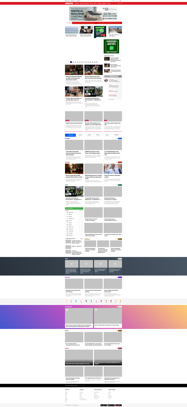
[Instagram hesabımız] (82, 385)
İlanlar (66, 395)
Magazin (100, 3)
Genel (105, 120)
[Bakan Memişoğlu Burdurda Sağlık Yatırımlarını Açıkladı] (74, 371)
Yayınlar (95, 393)
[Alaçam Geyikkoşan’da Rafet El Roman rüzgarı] (113, 284)
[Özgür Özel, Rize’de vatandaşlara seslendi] (113, 169)
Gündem (77, 3)
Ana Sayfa (81, 392)
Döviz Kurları (82, 398)
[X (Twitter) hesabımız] (80, 385)
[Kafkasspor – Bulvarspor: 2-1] (68, 248)
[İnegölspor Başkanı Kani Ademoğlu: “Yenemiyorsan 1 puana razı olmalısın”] (68, 243)
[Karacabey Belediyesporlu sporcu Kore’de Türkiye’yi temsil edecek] (93, 228)
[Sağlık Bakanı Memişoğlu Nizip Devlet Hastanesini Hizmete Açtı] (113, 371)
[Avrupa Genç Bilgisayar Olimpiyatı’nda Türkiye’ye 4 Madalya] (116, 243)
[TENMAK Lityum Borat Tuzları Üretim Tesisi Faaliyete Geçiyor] (93, 145)
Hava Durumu (96, 398)
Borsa (81, 396)
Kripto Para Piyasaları (83, 399)
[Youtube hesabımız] (83, 385)
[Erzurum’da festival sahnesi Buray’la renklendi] (93, 284)
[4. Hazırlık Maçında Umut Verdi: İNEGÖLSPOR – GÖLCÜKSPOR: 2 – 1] (93, 191)
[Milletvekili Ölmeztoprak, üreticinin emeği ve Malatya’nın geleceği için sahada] (93, 169)
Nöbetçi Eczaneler (97, 396)
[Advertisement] (60, 20)
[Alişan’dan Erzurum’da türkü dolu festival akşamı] (74, 284)
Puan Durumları (96, 392)
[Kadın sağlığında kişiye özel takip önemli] (93, 371)
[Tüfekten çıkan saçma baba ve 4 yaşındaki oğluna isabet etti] (107, 72)
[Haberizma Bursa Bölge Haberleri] (69, 4)
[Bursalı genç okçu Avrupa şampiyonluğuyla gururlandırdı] (113, 212)
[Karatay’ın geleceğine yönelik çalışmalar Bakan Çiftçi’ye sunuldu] (74, 169)
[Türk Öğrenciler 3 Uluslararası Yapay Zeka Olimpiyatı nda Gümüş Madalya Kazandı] (103, 243)
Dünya (92, 3)
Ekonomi (82, 3)
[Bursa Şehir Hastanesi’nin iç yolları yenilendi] (115, 30)
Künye (81, 395)
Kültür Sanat (110, 396)
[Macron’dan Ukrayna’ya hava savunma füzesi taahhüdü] (113, 337)
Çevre (109, 393)
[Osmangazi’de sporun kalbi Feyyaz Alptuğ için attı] (113, 228)
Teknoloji (108, 3)
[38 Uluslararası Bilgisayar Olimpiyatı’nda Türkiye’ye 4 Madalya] (90, 243)
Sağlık (105, 3)
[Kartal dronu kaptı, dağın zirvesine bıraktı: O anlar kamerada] (108, 316)
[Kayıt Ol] (118, 3)
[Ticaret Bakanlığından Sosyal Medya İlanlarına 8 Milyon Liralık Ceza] (113, 145)
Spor (96, 3)
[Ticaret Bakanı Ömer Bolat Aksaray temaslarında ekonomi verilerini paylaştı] (74, 145)
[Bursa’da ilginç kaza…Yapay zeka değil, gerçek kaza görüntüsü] (115, 264)
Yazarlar (81, 393)
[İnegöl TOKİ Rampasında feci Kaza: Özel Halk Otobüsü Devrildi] (101, 264)
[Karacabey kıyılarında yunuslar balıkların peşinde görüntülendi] (72, 30)
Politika (87, 3)
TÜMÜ (120, 76)
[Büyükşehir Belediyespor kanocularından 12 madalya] (113, 191)
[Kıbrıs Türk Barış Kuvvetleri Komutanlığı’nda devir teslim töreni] (74, 337)
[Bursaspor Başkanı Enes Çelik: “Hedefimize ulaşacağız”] (93, 212)
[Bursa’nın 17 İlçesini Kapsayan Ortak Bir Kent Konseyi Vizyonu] (86, 30)
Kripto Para (95, 395)
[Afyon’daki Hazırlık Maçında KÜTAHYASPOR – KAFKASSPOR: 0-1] (74, 191)
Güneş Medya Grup (75, 405)
